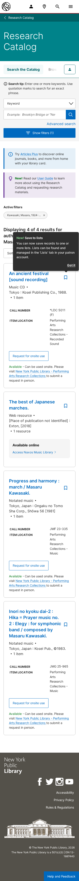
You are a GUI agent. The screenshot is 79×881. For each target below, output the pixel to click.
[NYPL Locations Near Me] (44, 6)
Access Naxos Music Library (33, 452)
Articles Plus (29, 154)
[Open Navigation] (70, 6)
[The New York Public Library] (6, 6)
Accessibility (65, 792)
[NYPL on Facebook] (40, 782)
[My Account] (31, 6)
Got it (71, 265)
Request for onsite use (29, 356)
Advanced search (61, 124)
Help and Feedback (61, 876)
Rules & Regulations (60, 807)
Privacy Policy (64, 800)
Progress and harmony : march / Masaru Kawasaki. (34, 487)
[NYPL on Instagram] (60, 782)
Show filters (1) (43, 133)
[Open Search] (57, 6)
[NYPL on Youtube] (69, 782)
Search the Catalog (23, 69)
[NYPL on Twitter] (50, 782)
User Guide (45, 178)
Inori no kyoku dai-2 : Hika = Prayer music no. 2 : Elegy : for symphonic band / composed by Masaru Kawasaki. (35, 623)
